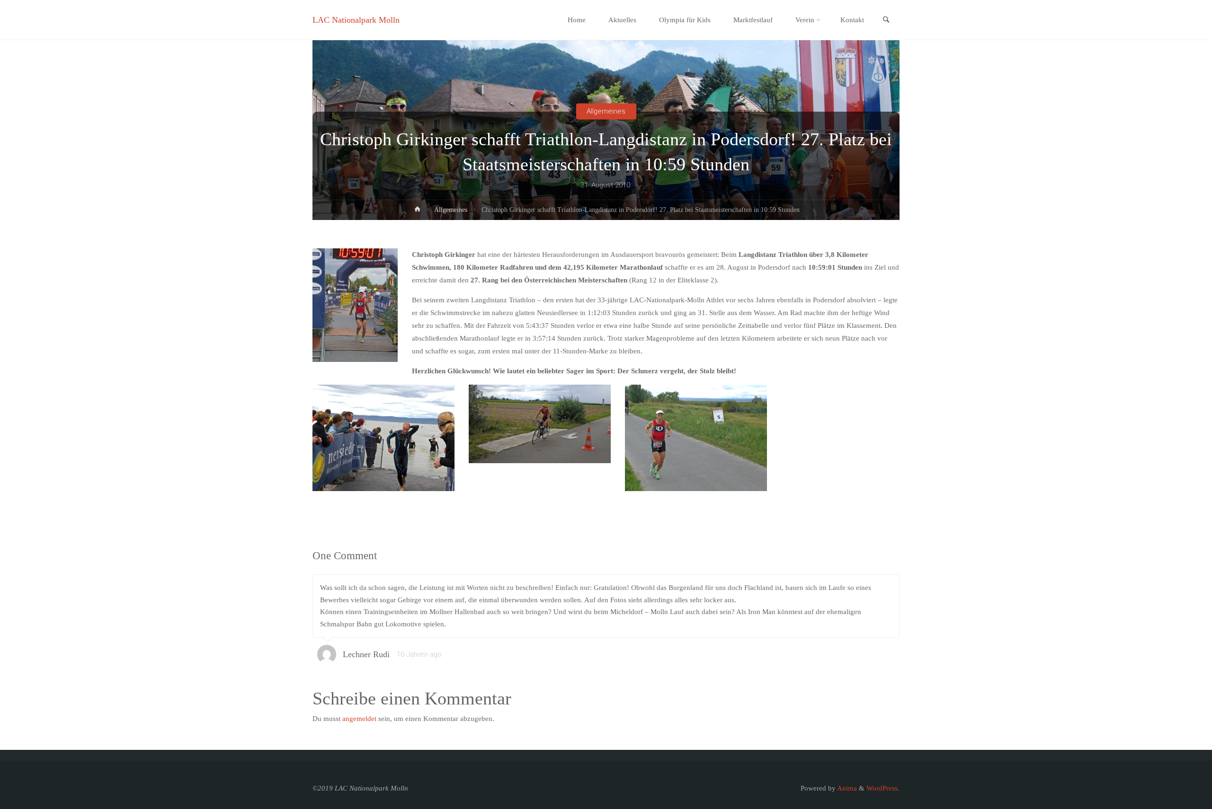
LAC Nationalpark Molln (356, 20)
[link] (885, 20)
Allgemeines (606, 111)
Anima (846, 788)
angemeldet (359, 718)
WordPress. (883, 788)
